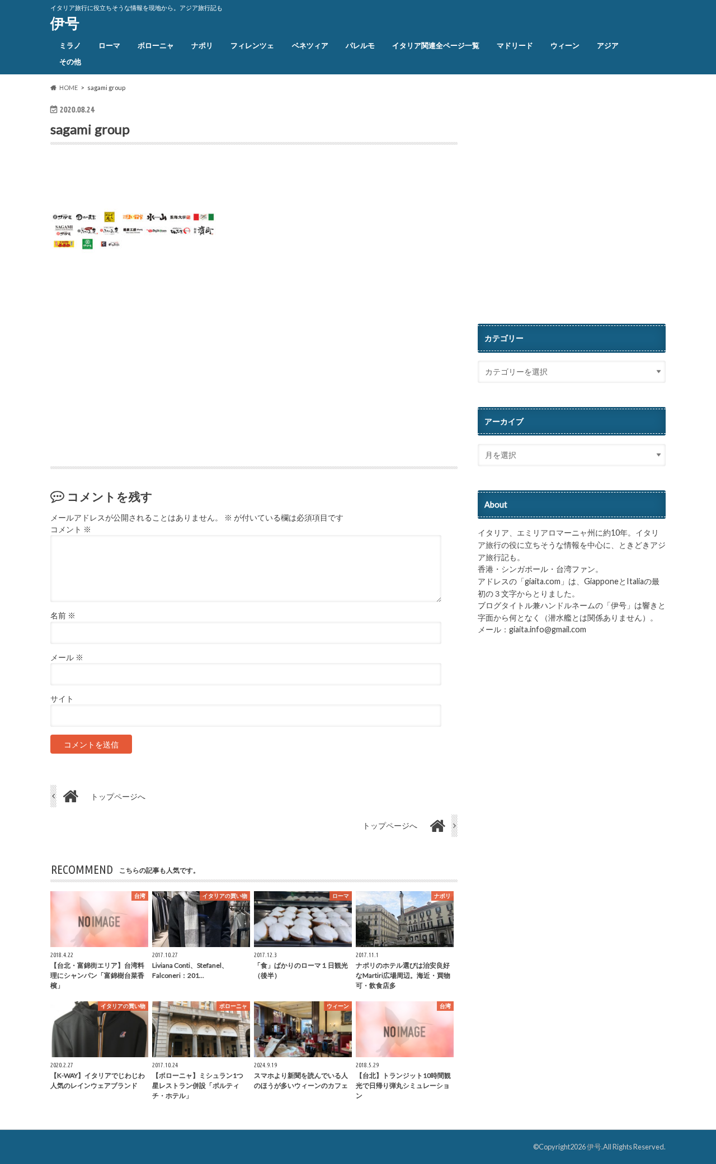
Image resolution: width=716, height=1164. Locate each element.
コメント (70, 529)
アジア (608, 45)
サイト (62, 698)
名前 (63, 615)
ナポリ (202, 45)
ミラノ (70, 45)
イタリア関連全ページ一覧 (435, 45)
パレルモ (360, 45)
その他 (70, 61)
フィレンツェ (252, 45)
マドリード (515, 45)
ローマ (109, 45)
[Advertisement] (181, 179)
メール (66, 657)
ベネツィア (310, 45)
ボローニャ (156, 45)
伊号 (64, 23)
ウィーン (565, 45)
